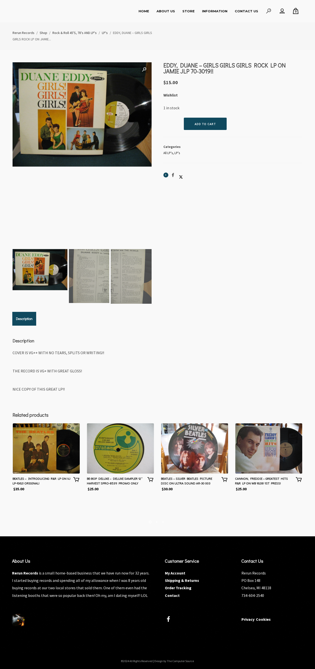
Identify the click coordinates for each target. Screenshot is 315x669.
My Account (175, 573)
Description (24, 318)
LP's (177, 153)
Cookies (263, 619)
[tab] (24, 319)
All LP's (168, 153)
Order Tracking (178, 587)
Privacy (247, 619)
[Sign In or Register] (282, 11)
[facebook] (171, 619)
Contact (172, 595)
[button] (144, 69)
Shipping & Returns (182, 580)
